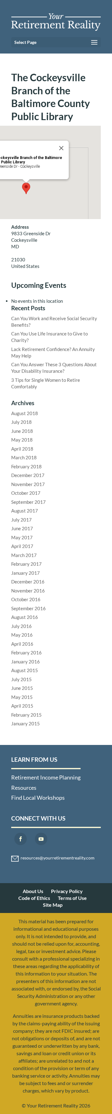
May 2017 (22, 537)
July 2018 (21, 422)
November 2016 (28, 590)
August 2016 (24, 617)
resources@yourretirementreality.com (58, 857)
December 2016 (27, 581)
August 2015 (24, 670)
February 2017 (26, 564)
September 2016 (28, 608)
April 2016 (22, 644)
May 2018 (22, 439)
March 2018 (24, 457)
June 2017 (22, 528)
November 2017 (28, 484)
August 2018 (24, 413)
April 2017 (22, 546)
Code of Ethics (34, 898)
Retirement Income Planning (46, 777)
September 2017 (28, 502)
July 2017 (21, 519)
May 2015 (22, 697)
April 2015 (22, 706)
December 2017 (27, 475)
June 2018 (22, 431)
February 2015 (26, 715)
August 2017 (24, 510)
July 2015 (21, 679)
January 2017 (25, 573)
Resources (23, 787)
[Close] (61, 148)
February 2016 (26, 652)
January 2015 (25, 723)
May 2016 (22, 635)
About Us (33, 891)
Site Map (53, 905)
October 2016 (25, 599)
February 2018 (26, 466)
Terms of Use (72, 898)
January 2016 (25, 661)
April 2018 (22, 449)
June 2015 (22, 688)
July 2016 (21, 626)
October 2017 (25, 493)
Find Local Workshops (38, 797)
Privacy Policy (67, 891)
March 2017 (24, 555)
